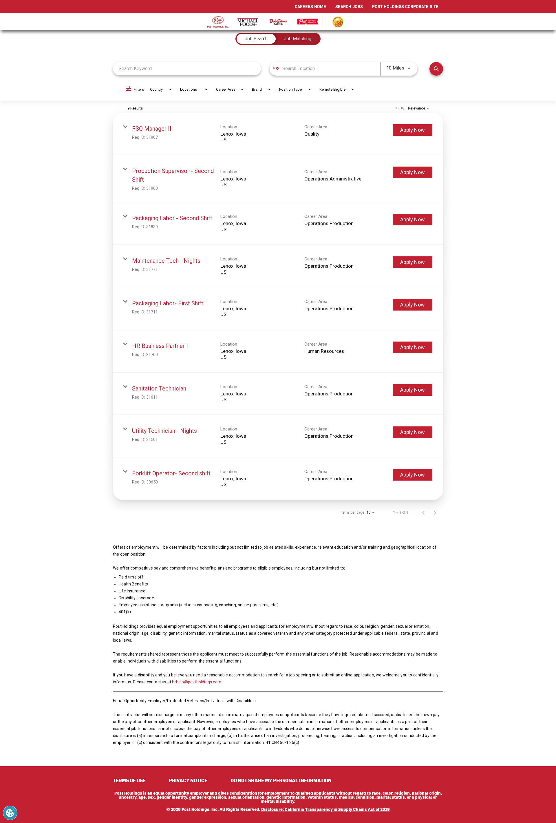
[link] (278, 134)
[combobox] (187, 68)
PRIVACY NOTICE (188, 780)
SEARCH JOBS (349, 6)
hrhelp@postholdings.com (196, 682)
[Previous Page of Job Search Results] (423, 512)
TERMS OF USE (129, 780)
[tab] (256, 39)
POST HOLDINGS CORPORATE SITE (405, 6)
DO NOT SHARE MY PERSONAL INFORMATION (281, 780)
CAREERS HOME (310, 6)
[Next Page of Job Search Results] (435, 512)
